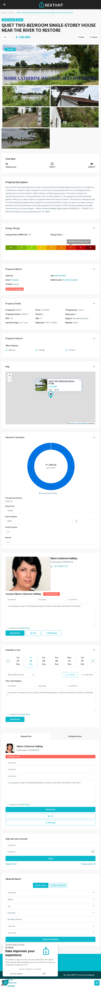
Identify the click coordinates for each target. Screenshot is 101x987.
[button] (51, 394)
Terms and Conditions (85, 975)
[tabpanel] (50, 916)
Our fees (67, 975)
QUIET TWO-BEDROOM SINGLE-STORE (62, 382)
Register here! (11, 864)
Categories (12, 893)
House (11, 13)
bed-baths (12, 913)
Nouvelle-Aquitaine (70, 280)
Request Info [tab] (26, 736)
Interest (8, 538)
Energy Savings (13, 228)
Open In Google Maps (14, 289)
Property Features (14, 338)
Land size (11, 926)
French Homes (8, 20)
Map (8, 366)
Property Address (14, 269)
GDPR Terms (25, 628)
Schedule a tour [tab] (75, 736)
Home (4, 13)
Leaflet (71, 423)
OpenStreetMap (82, 423)
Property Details (13, 303)
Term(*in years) (11, 527)
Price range (12, 933)
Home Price (10, 506)
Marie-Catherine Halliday (63, 558)
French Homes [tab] (40, 885)
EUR (5, 37)
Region (10, 899)
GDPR (73, 975)
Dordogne (15, 280)
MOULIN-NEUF (60, 276)
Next (92, 661)
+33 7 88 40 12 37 (61, 566)
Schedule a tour (13, 650)
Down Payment (11, 517)
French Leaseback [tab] (58, 885)
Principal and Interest (13, 498)
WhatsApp (52, 633)
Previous (8, 661)
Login (50, 858)
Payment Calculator (15, 437)
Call (34, 633)
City (9, 906)
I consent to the (19, 628)
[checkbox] (6, 628)
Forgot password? (88, 864)
